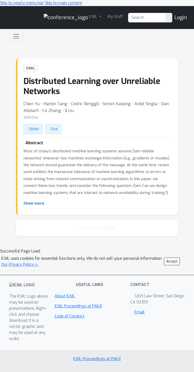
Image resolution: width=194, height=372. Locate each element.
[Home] (66, 17)
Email (139, 312)
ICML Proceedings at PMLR (78, 306)
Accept (172, 261)
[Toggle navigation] (16, 36)
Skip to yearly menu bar (22, 3)
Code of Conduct (69, 316)
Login (180, 17)
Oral (54, 128)
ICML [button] (93, 16)
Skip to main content (63, 3)
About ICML (65, 296)
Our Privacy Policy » (20, 264)
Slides (34, 128)
